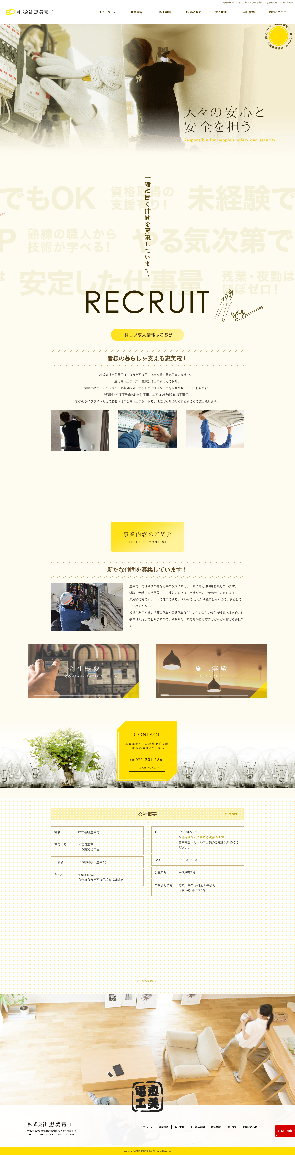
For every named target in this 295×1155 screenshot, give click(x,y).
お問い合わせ (277, 12)
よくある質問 (193, 12)
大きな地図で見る (146, 980)
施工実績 (165, 12)
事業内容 (136, 12)
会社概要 (249, 12)
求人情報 (221, 12)
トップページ (108, 12)
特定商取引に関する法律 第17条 (203, 837)
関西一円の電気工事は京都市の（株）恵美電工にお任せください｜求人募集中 (258, 2)
